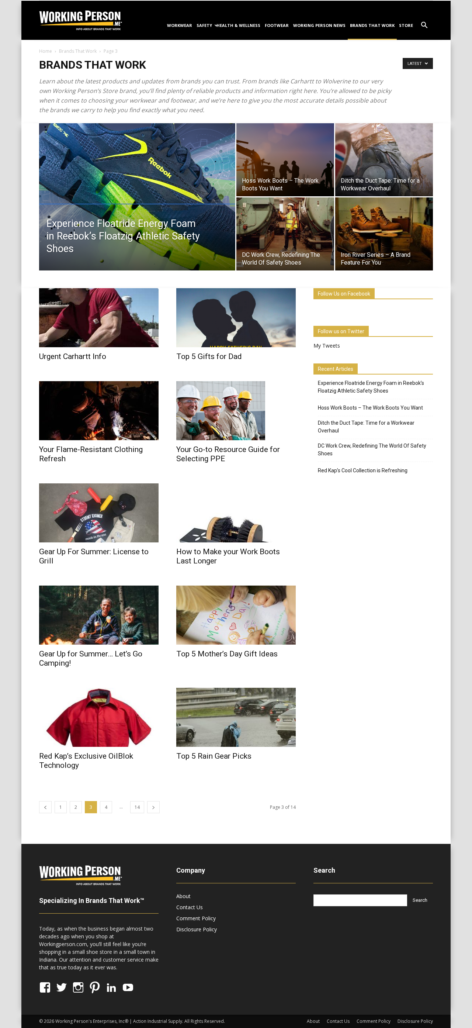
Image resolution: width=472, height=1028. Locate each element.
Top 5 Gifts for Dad (209, 356)
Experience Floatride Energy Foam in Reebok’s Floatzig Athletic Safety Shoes (371, 387)
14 (137, 807)
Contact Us (189, 907)
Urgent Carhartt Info (72, 356)
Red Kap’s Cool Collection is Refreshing (362, 470)
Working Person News (319, 25)
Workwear (179, 25)
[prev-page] (45, 807)
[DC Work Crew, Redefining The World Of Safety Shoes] (285, 233)
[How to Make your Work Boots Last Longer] (236, 512)
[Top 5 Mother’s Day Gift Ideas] (236, 615)
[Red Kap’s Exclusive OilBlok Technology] (99, 717)
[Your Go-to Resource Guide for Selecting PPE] (236, 410)
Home (45, 51)
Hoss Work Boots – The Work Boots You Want (370, 408)
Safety (204, 25)
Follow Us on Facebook (344, 294)
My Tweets (326, 345)
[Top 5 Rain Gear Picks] (236, 717)
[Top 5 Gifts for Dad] (236, 317)
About (183, 896)
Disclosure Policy (196, 929)
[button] (424, 26)
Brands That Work (372, 25)
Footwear (277, 25)
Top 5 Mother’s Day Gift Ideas (227, 653)
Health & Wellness (238, 25)
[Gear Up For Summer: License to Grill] (99, 512)
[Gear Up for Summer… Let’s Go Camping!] (99, 615)
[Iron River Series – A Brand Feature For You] (384, 233)
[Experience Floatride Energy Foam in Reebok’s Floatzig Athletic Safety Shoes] (137, 197)
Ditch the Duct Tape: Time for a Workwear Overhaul (366, 427)
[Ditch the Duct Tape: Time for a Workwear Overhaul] (384, 159)
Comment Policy (196, 918)
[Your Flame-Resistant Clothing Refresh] (99, 410)
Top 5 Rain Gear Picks (213, 756)
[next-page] (153, 807)
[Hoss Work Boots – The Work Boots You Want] (285, 159)
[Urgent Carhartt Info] (99, 317)
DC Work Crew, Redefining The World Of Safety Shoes (372, 449)
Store (406, 25)
